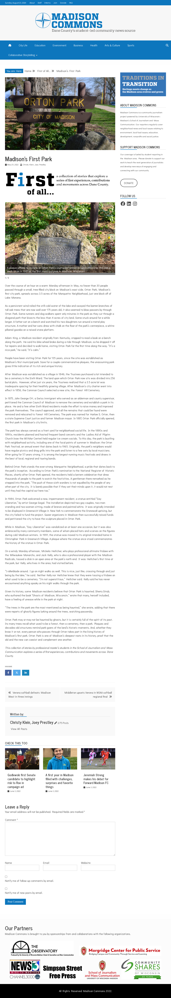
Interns (47, 2)
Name (8, 862)
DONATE (129, 183)
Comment (11, 819)
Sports (130, 45)
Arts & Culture (112, 45)
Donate (63, 2)
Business (78, 45)
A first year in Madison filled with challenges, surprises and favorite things (59, 780)
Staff (39, 2)
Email (46, 862)
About (32, 2)
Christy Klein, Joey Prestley (31, 722)
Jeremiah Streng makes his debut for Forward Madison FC (96, 778)
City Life (23, 45)
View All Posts (19, 729)
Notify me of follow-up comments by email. (29, 880)
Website (86, 862)
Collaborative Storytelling (21, 55)
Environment (59, 45)
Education (40, 45)
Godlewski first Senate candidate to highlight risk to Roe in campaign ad (22, 780)
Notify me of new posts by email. (24, 892)
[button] (112, 237)
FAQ (70, 2)
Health (93, 45)
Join (55, 2)
